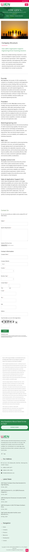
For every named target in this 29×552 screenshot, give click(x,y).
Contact (5, 540)
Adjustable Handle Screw (6, 408)
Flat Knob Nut (11, 411)
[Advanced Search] (27, 550)
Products (5, 532)
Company (12, 15)
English (26, 1)
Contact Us (16, 411)
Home (7, 15)
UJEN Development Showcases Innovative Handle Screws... (13, 498)
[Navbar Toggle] (26, 4)
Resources (5, 535)
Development (6, 537)
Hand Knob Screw (15, 408)
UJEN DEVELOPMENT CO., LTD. (16, 547)
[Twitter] (3, 454)
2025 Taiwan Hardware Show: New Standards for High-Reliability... (13, 483)
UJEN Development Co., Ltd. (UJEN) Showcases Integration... (12, 491)
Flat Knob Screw (5, 411)
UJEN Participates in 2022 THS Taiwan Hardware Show (13, 506)
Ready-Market (20, 549)
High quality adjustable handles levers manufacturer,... (11, 513)
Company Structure (19, 15)
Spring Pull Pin (21, 408)
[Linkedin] (4, 454)
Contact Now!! (14, 427)
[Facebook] (1, 454)
